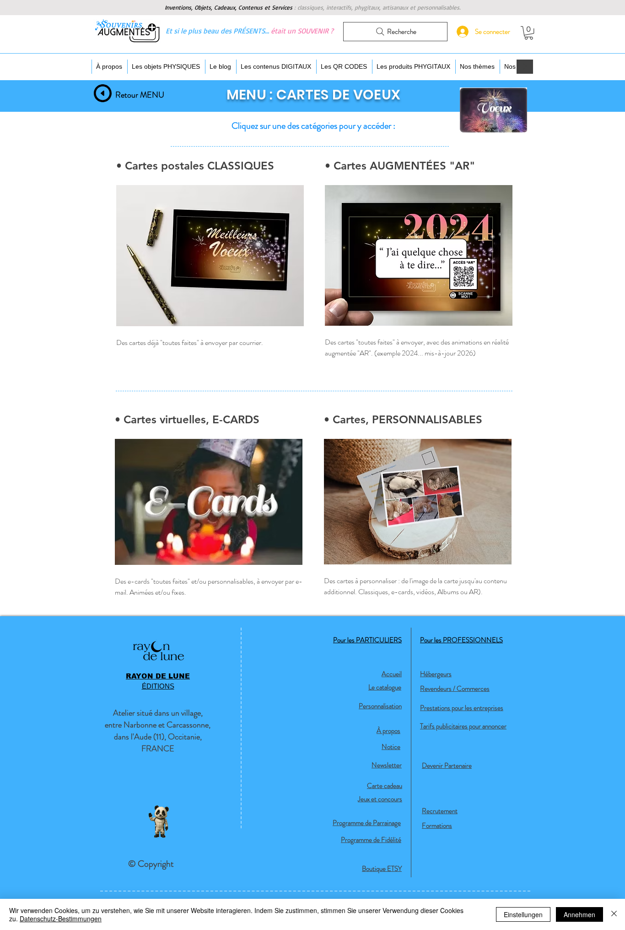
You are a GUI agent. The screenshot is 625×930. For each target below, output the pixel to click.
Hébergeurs (436, 674)
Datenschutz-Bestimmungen (61, 918)
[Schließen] (614, 914)
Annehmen (579, 914)
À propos (388, 731)
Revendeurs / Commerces (455, 689)
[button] (529, 32)
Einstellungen (523, 914)
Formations (437, 826)
